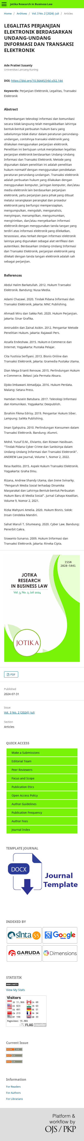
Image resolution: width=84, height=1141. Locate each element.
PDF (12, 674)
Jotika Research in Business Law (31, 4)
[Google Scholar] (59, 942)
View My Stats (15, 990)
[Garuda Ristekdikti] (24, 960)
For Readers (13, 1086)
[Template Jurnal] (42, 897)
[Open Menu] (4, 4)
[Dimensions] (59, 960)
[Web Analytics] (12, 985)
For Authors (13, 1093)
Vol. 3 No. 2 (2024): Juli (45, 13)
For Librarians (14, 1099)
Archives (22, 13)
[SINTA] (24, 942)
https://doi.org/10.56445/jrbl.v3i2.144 (37, 81)
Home (8, 13)
